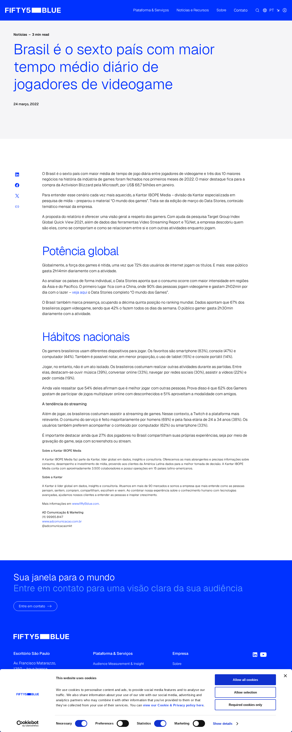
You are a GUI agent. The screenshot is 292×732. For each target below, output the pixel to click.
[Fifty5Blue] (33, 10)
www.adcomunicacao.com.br (62, 521)
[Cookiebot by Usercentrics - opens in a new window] (27, 723)
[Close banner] (285, 675)
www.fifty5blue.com (85, 504)
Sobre (177, 663)
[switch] (123, 723)
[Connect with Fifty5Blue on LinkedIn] (255, 655)
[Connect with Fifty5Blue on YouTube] (263, 654)
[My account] (285, 10)
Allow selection (245, 692)
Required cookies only (245, 705)
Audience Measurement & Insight (118, 663)
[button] (151, 10)
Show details (222, 723)
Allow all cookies (245, 680)
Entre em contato (32, 606)
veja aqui (79, 292)
